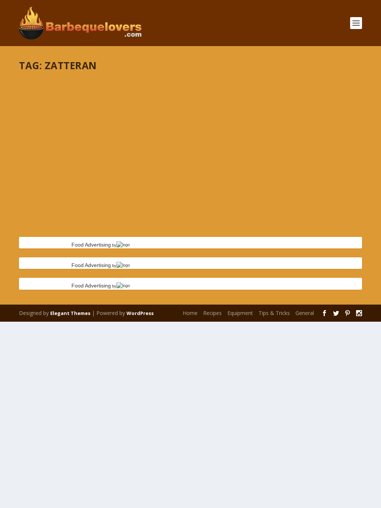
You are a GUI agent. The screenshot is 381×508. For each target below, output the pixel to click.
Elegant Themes (70, 313)
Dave (38, 99)
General (304, 312)
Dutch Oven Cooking (70, 99)
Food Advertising (91, 245)
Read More (46, 128)
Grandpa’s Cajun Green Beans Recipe (87, 87)
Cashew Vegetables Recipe (69, 163)
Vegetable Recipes (142, 99)
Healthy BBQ (107, 99)
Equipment (240, 312)
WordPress (140, 313)
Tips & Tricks (274, 312)
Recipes (212, 312)
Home (190, 312)
